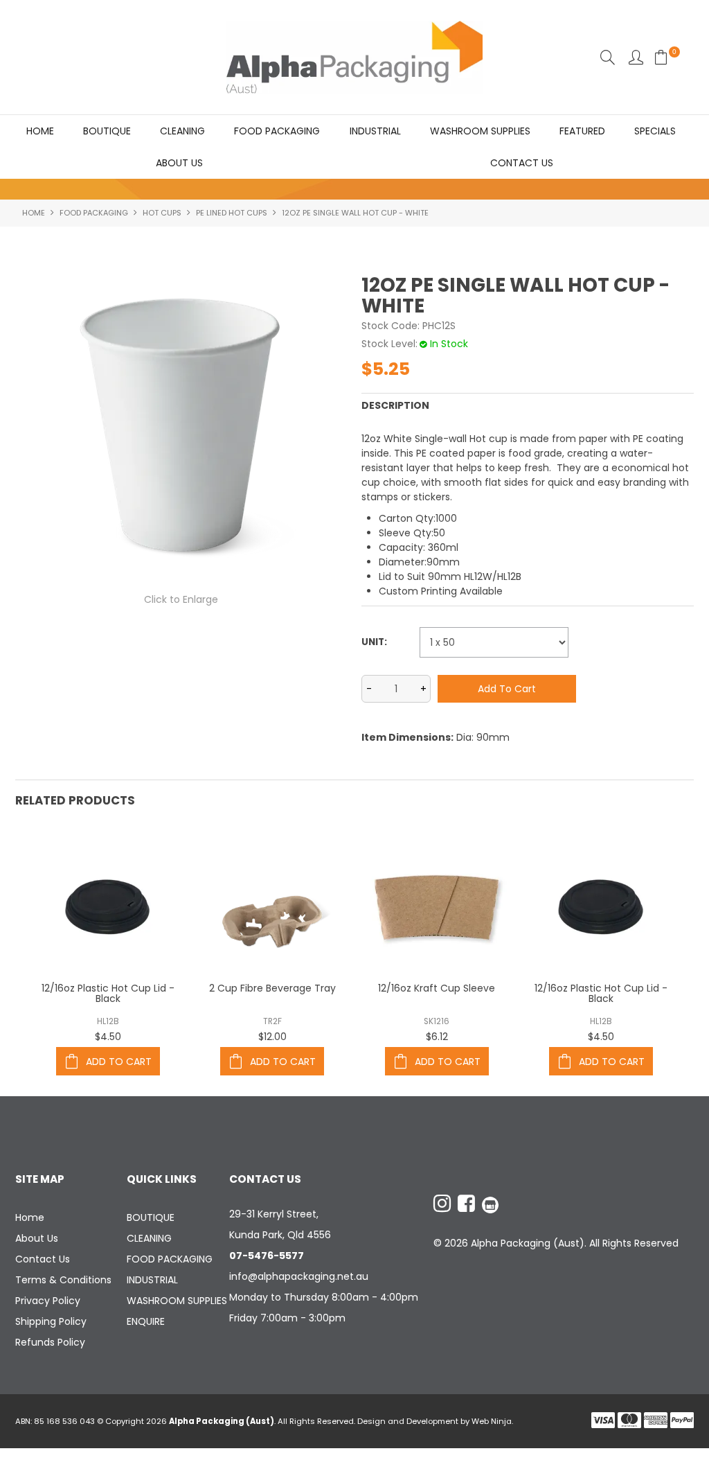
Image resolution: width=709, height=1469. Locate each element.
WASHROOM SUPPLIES (480, 131)
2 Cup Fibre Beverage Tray (272, 988)
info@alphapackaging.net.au (298, 1276)
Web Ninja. (492, 1421)
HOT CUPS (162, 212)
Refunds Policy (50, 1342)
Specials (655, 131)
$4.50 (108, 1037)
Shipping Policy (51, 1321)
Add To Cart (119, 1061)
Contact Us (521, 163)
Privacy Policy (47, 1301)
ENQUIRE (146, 1321)
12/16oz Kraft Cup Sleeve (436, 988)
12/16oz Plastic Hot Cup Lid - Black (108, 993)
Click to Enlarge (181, 599)
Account (636, 57)
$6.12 (437, 1037)
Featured (582, 131)
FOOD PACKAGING (277, 131)
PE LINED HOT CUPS (231, 212)
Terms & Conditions (63, 1280)
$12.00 (272, 1037)
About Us (179, 163)
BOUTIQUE (107, 131)
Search (607, 57)
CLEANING (182, 131)
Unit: (374, 641)
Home (40, 131)
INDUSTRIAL (375, 131)
